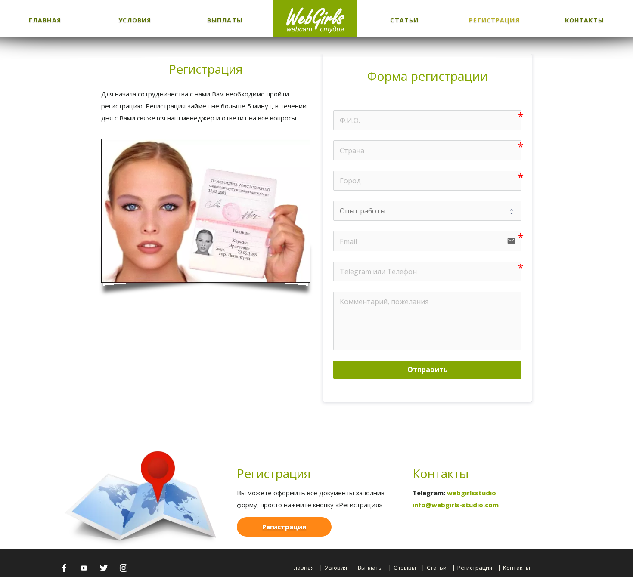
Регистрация (494, 20)
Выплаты (224, 20)
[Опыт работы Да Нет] (427, 211)
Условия (135, 20)
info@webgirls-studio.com (456, 504)
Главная (45, 20)
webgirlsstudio (471, 492)
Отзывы (405, 567)
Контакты (584, 20)
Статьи (404, 20)
